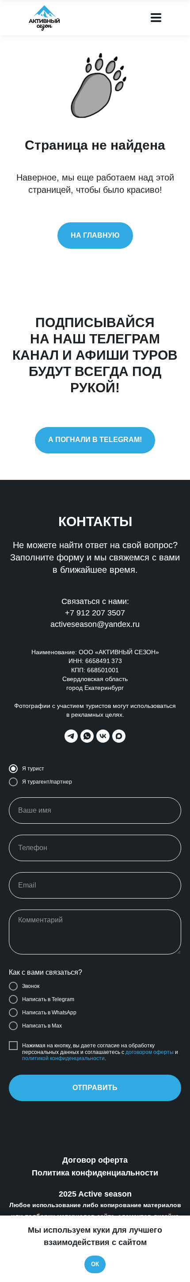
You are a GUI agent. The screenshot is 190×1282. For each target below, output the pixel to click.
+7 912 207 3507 (95, 612)
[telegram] (71, 736)
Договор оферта (95, 1160)
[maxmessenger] (118, 736)
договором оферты (149, 1052)
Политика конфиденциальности (95, 1172)
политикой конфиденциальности (63, 1058)
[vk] (103, 736)
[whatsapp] (87, 736)
